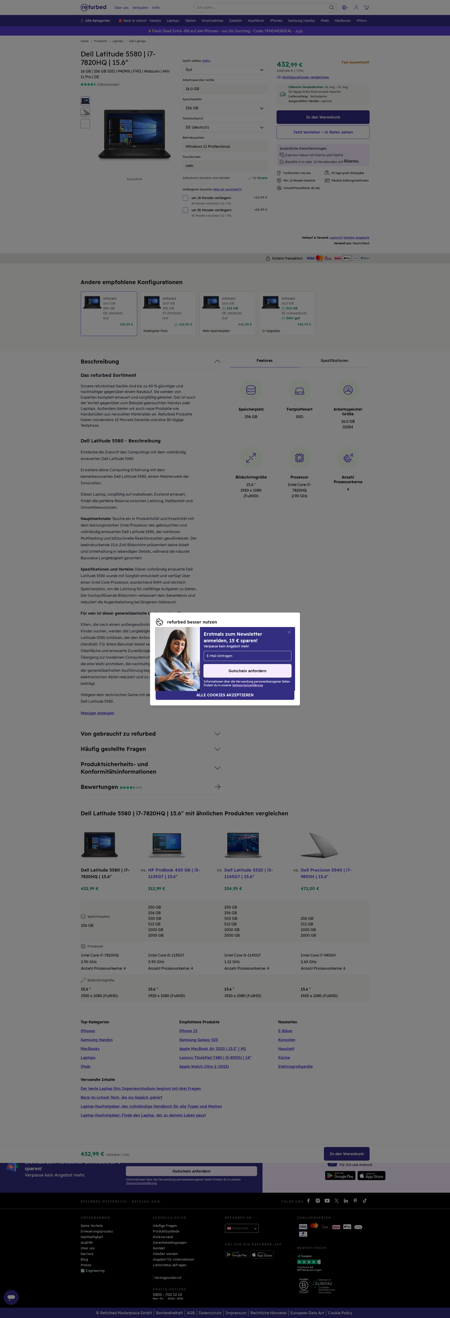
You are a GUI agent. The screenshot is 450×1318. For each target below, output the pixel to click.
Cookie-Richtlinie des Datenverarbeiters (188, 661)
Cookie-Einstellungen (268, 652)
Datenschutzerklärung (236, 656)
